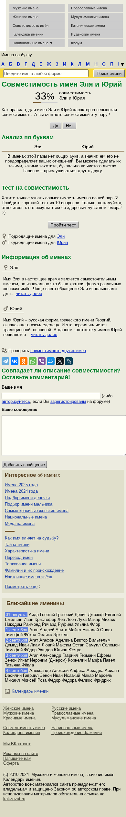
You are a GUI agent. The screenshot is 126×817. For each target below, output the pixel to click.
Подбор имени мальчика (28, 504)
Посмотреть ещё (21, 586)
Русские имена (66, 708)
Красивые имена (19, 718)
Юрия (62, 242)
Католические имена (88, 25)
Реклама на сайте (20, 753)
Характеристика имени (27, 551)
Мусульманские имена (90, 17)
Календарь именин (28, 34)
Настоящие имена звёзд (28, 576)
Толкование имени (23, 563)
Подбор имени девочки (27, 497)
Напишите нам (17, 758)
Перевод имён (19, 557)
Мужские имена (25, 8)
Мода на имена (20, 523)
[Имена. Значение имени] (3, 25)
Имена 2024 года (21, 491)
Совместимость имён (24, 727)
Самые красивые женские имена (36, 510)
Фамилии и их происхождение (34, 570)
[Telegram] (5, 361)
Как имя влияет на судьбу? (31, 538)
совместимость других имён (58, 350)
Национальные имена (26, 517)
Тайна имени (17, 544)
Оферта (11, 763)
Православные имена (89, 8)
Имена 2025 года (21, 484)
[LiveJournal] (69, 361)
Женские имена (25, 17)
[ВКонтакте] (14, 361)
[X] (60, 361)
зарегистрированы (68, 401)
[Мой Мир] (51, 361)
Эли (61, 236)
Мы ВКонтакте (17, 743)
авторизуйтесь (16, 401)
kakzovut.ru (14, 798)
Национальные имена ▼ (33, 43)
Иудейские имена (85, 34)
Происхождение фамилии (76, 732)
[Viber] (42, 361)
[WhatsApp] (33, 361)
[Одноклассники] (23, 361)
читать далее (29, 293)
